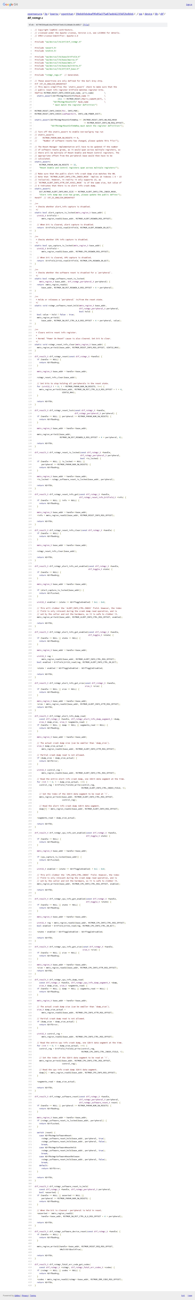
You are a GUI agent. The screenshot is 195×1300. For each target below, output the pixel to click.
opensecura (35, 14)
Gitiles (17, 1295)
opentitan (67, 14)
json (190, 1295)
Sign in (189, 4)
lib (156, 14)
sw (140, 14)
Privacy (25, 1295)
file (86, 25)
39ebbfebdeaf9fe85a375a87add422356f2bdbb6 (104, 14)
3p (46, 14)
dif (162, 14)
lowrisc (54, 14)
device (148, 14)
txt (183, 1295)
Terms (33, 1295)
